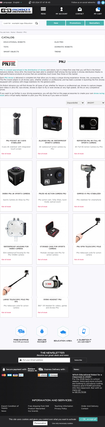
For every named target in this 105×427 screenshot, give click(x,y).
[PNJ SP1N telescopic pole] (88, 229)
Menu (43, 14)
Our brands (33, 411)
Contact (80, 14)
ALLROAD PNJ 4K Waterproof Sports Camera (52, 142)
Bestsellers (94, 23)
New (56, 23)
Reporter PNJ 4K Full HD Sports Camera (89, 142)
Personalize (40, 423)
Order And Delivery (89, 406)
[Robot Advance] (16, 10)
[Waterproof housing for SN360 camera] (16, 229)
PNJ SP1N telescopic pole (89, 247)
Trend (58, 52)
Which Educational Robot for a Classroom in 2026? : (87, 376)
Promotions (75, 23)
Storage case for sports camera (52, 248)
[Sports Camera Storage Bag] (52, 229)
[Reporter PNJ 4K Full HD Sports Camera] (88, 123)
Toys (6, 47)
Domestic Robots (63, 47)
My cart (98, 11)
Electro (59, 42)
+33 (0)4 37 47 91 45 (40, 2)
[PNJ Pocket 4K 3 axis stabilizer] (16, 123)
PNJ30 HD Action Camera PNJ (52, 194)
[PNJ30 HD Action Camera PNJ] (52, 176)
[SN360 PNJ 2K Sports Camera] (16, 176)
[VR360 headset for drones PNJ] (52, 282)
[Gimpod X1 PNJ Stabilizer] (88, 176)
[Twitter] (103, 2)
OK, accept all (89, 419)
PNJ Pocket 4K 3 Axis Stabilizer (16, 142)
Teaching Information (64, 406)
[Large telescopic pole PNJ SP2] (16, 282)
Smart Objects (11, 52)
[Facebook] (99, 2)
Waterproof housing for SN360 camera (16, 248)
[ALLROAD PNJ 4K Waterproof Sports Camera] (52, 123)
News (3, 411)
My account (61, 14)
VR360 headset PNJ (52, 299)
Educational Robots (14, 42)
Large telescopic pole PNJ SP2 (16, 300)
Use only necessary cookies (62, 423)
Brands (19, 32)
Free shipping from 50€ (38, 406)
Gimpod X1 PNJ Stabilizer (89, 194)
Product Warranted (36, 409)
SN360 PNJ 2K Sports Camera (16, 194)
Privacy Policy (61, 409)
